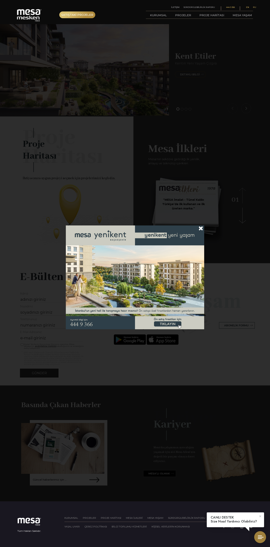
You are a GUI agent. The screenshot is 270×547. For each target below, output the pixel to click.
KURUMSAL (71, 517)
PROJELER (89, 517)
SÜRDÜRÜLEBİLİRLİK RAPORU (186, 517)
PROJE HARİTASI (111, 517)
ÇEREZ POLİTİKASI (95, 526)
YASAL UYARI (72, 526)
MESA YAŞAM (155, 517)
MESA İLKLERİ (134, 517)
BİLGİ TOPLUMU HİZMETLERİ (129, 526)
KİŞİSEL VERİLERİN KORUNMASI (171, 526)
